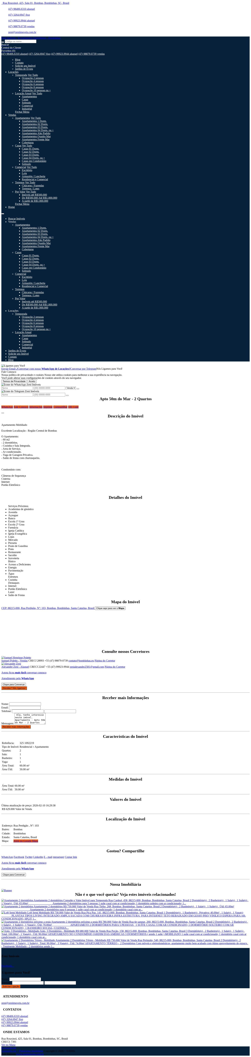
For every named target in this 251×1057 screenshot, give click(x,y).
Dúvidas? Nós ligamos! (14, 688)
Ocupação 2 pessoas (33, 78)
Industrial (27, 108)
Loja (24, 173)
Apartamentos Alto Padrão (36, 133)
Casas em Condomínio (34, 161)
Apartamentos (29, 96)
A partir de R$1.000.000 (35, 200)
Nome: (5, 704)
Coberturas (28, 142)
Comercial (27, 105)
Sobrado (26, 102)
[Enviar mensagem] (77, 388)
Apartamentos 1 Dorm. (34, 121)
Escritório (27, 170)
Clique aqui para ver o (110, 608)
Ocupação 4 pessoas (33, 81)
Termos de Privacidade (14, 381)
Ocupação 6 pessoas (33, 84)
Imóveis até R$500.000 (34, 194)
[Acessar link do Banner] (6, 890)
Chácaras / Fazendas (33, 185)
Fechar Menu (22, 111)
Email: (4, 707)
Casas (25, 99)
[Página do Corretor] (16, 657)
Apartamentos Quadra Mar (36, 136)
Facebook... (7, 965)
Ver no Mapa (8, 1044)
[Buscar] (2, 42)
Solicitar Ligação (11, 986)
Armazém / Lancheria (33, 176)
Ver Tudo (33, 75)
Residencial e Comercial (35, 179)
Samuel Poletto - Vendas (14, 660)
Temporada (21, 75)
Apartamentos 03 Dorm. (35, 127)
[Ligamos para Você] (13, 365)
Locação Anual (23, 93)
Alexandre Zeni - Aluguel (15, 666)
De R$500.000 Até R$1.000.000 (39, 197)
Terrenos (19, 182)
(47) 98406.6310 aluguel (21, 9)
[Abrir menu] (2, 212)
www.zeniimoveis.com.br (30, 1054)
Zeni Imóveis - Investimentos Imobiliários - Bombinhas (31, 38)
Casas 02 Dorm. (30, 151)
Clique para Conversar (14, 684)
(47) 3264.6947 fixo (19, 14)
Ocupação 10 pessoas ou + (36, 90)
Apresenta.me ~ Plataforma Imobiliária (22, 1050)
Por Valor (20, 191)
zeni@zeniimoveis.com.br (22, 32)
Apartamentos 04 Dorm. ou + (38, 130)
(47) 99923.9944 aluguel (21, 20)
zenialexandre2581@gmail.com (87, 666)
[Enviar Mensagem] (67, 395)
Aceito (32, 381)
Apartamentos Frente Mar (36, 139)
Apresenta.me (8, 1047)
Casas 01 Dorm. (30, 148)
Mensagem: (7, 723)
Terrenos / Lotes (30, 188)
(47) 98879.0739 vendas (21, 26)
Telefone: (6, 711)
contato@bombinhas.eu (81, 660)
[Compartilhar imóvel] (2, 413)
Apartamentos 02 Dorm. (35, 124)
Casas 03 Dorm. (30, 154)
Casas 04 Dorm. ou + (33, 157)
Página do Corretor (105, 660)
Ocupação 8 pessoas (33, 87)
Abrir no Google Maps (25, 840)
